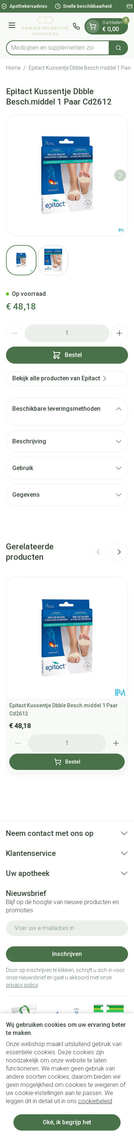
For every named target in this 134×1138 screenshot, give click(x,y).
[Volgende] (120, 175)
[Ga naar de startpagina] (45, 26)
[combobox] (57, 47)
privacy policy (22, 985)
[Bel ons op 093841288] (76, 26)
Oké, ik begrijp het (67, 1122)
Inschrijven (67, 953)
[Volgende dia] (119, 552)
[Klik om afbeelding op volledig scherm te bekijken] (67, 175)
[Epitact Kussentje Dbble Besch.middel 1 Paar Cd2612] (67, 638)
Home (13, 68)
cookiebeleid (95, 1101)
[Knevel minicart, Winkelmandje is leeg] (92, 26)
